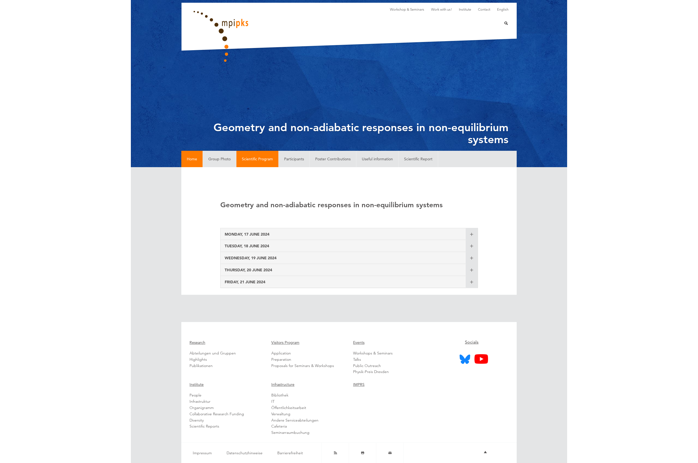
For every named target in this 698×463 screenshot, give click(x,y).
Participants (294, 159)
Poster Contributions (333, 159)
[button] (247, 234)
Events (359, 342)
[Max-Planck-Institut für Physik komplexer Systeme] (248, 36)
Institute (465, 9)
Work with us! (441, 9)
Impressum (202, 452)
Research (197, 342)
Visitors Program (285, 342)
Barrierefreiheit (290, 452)
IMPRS (359, 384)
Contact (484, 9)
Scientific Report (418, 159)
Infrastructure (282, 384)
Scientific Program (257, 159)
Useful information (377, 159)
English (503, 9)
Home (192, 159)
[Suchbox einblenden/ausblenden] (502, 24)
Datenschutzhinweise (245, 452)
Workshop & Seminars (407, 9)
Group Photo (219, 159)
